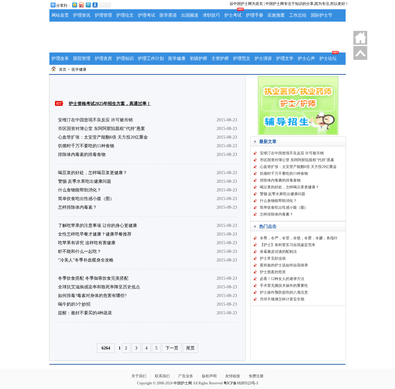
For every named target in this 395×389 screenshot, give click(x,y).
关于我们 (138, 376)
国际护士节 (321, 15)
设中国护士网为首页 (246, 4)
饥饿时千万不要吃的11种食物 (86, 146)
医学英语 (168, 15)
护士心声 (306, 58)
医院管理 (81, 58)
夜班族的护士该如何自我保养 (284, 265)
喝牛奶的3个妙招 (74, 304)
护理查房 (103, 58)
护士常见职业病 (273, 258)
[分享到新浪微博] (81, 5)
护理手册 (254, 15)
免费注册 (256, 376)
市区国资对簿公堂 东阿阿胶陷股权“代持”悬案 (101, 128)
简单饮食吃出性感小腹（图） (86, 198)
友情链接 (232, 376)
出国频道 (189, 15)
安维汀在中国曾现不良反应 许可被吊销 (95, 120)
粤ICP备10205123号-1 (240, 383)
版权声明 (209, 376)
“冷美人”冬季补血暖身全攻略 (86, 260)
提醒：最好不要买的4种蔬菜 (85, 313)
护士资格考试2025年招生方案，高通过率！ (110, 103)
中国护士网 (182, 383)
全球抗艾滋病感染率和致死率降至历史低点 (99, 287)
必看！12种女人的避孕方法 (282, 279)
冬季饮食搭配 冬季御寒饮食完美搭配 (93, 278)
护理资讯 (81, 15)
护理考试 (146, 15)
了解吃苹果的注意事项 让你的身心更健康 (97, 225)
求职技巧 (211, 15)
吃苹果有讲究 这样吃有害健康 (86, 243)
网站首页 (60, 15)
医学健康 (176, 58)
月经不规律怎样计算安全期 (282, 299)
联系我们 (162, 376)
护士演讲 (263, 58)
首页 (62, 69)
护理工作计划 (151, 58)
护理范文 (241, 58)
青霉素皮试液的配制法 (278, 251)
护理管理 (103, 15)
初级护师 (198, 58)
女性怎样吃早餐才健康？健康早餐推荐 (94, 234)
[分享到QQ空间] (74, 5)
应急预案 (276, 15)
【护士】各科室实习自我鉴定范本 (287, 245)
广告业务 (185, 376)
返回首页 (360, 38)
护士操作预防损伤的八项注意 (284, 292)
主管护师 (220, 58)
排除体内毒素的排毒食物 (82, 154)
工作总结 (297, 15)
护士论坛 (328, 58)
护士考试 (233, 15)
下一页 (171, 348)
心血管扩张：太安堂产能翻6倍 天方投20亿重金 (103, 137)
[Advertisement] (197, 37)
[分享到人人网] (94, 5)
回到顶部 (360, 53)
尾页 (190, 348)
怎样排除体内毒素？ (77, 207)
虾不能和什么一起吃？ (79, 251)
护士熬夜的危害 (273, 272)
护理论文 (125, 15)
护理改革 (60, 58)
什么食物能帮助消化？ (79, 190)
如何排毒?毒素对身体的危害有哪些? (92, 295)
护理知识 (125, 58)
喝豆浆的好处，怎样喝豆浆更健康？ (92, 172)
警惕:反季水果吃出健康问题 (84, 181)
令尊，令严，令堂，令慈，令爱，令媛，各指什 (299, 238)
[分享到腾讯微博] (88, 5)
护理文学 (284, 58)
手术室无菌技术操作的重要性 (284, 285)
